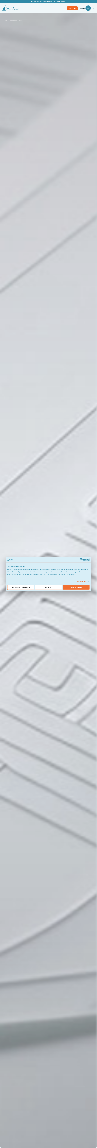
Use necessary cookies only (21, 587)
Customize (47, 587)
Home (5, 20)
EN (94, 8)
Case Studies (13, 20)
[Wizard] (10, 10)
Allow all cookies (76, 587)
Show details (81, 581)
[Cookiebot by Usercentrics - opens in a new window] (81, 559)
